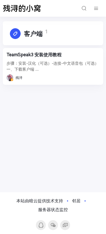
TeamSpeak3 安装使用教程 (34, 54)
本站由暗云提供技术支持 (39, 200)
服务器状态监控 (53, 209)
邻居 (76, 200)
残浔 (19, 77)
